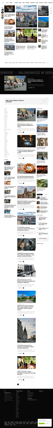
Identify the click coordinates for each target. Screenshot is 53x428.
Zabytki (5, 137)
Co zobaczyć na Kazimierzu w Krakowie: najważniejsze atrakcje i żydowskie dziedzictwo (32, 47)
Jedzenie (5, 142)
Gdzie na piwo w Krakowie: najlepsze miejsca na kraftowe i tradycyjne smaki (42, 175)
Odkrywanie (6, 139)
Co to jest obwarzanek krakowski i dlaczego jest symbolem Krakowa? (8, 27)
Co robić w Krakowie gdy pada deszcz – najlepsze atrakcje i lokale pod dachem (9, 15)
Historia (5, 108)
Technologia (6, 133)
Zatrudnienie (6, 112)
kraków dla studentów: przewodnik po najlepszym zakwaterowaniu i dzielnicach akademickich (9, 40)
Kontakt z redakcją (30, 392)
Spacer (5, 138)
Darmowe (17, 408)
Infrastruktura (6, 152)
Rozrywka (5, 126)
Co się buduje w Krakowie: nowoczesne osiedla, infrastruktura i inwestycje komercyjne (9, 54)
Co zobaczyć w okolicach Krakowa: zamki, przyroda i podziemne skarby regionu (44, 47)
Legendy (5, 146)
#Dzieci (17, 62)
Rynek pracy (6, 117)
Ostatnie (45, 194)
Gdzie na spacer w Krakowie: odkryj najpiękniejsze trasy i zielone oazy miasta (41, 189)
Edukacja (5, 116)
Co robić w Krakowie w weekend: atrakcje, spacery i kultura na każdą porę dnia (45, 31)
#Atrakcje (10, 62)
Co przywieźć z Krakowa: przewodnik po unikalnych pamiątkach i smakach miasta (45, 36)
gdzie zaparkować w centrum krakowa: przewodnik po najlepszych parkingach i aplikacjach (43, 12)
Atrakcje (5, 119)
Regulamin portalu (30, 393)
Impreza (5, 143)
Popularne (39, 194)
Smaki (5, 125)
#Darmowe (13, 62)
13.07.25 (38, 122)
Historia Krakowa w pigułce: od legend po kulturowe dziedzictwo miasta (35, 81)
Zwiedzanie (6, 141)
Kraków (43, 39)
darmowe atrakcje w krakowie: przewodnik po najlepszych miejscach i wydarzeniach (45, 42)
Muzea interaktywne (7, 129)
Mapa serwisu (30, 396)
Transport (5, 145)
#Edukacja (20, 62)
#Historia (24, 62)
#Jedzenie (40, 62)
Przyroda (43, 45)
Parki (17, 37)
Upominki (5, 124)
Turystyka (5, 13)
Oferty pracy (6, 115)
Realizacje (5, 150)
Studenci (5, 155)
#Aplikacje (6, 62)
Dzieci (5, 128)
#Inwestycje (36, 62)
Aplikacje (5, 149)
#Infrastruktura (31, 62)
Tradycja (5, 25)
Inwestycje (5, 151)
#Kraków (44, 62)
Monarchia (5, 111)
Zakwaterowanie (6, 37)
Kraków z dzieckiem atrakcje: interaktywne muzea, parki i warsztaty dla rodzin (24, 40)
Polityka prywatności (31, 395)
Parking (40, 9)
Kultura (29, 78)
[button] (46, 62)
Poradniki (5, 134)
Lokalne (5, 113)
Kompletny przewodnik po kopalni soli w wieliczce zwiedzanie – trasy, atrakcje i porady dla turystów (25, 25)
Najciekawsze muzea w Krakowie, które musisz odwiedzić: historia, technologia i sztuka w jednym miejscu (21, 47)
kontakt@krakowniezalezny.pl (32, 399)
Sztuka (17, 45)
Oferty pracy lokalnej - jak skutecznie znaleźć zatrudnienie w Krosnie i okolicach (10, 216)
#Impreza (27, 62)
